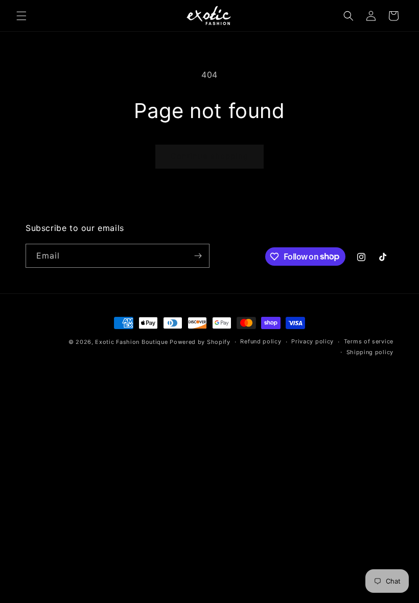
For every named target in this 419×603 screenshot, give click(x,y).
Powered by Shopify (200, 341)
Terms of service (368, 341)
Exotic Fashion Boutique (131, 341)
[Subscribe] (198, 256)
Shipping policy (370, 352)
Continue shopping (209, 156)
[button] (21, 16)
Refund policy (260, 341)
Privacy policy (312, 341)
